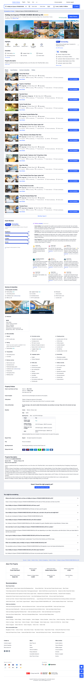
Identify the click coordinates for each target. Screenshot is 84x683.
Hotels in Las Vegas (10, 622)
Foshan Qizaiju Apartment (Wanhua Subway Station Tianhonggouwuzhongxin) (22, 590)
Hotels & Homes (16, 2)
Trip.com (24, 560)
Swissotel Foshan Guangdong (64, 593)
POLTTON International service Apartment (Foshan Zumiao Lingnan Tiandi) (21, 593)
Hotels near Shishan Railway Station (46, 614)
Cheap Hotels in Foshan (49, 629)
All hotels (57, 651)
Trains (28, 2)
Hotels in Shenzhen (44, 619)
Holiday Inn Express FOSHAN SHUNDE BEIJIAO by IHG (24, 15)
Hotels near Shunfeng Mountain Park (13, 606)
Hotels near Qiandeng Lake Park (34, 611)
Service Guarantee (7, 645)
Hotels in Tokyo (52, 619)
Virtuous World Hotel (39, 588)
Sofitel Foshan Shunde (10, 601)
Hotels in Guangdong (43, 560)
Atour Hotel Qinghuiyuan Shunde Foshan (39, 596)
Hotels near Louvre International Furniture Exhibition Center (33, 609)
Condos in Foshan (19, 629)
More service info (7, 647)
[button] (36, 2)
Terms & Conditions (33, 649)
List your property (59, 649)
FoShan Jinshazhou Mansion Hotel (59, 601)
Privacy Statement (33, 651)
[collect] (81, 667)
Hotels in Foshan (52, 560)
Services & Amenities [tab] (24, 70)
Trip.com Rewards (59, 645)
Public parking (9, 291)
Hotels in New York (19, 624)
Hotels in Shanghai (10, 619)
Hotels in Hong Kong (61, 619)
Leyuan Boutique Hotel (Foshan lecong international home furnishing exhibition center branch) (56, 598)
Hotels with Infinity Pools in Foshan (62, 629)
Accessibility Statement (34, 653)
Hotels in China (35, 560)
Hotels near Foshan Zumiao (59, 606)
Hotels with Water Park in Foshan (28, 632)
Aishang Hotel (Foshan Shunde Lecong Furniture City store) (18, 596)
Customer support (7, 643)
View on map (58, 65)
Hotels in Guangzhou (26, 619)
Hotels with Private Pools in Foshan (13, 632)
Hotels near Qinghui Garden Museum (53, 609)
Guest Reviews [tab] (13, 70)
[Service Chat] (81, 676)
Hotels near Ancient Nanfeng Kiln (12, 609)
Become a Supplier (59, 653)
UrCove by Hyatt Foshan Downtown (56, 596)
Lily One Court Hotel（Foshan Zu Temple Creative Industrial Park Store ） (21, 598)
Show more (7, 64)
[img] (19, 29)
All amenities (7, 57)
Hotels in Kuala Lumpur (44, 622)
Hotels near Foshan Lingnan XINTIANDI (44, 606)
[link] (58, 2)
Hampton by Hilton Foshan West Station (66, 590)
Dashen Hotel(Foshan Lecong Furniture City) (48, 590)
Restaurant (58, 291)
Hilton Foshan (65, 588)
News (31, 645)
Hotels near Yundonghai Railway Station (30, 614)
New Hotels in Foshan (39, 629)
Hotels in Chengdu (26, 622)
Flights (23, 2)
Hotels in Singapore (10, 624)
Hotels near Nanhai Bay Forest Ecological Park (51, 611)
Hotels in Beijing (18, 619)
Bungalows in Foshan (10, 629)
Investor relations (58, 643)
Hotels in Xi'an (36, 624)
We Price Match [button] (63, 17)
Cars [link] (33, 2)
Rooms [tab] (6, 70)
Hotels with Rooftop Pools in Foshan (43, 632)
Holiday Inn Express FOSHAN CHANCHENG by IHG (41, 601)
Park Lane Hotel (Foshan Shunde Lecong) (53, 588)
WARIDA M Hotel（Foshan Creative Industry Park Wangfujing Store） (20, 588)
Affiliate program (58, 647)
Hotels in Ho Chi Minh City (55, 622)
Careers (31, 647)
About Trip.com (33, 643)
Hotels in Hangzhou (28, 624)
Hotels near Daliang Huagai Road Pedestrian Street (16, 611)
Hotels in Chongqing (70, 619)
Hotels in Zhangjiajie (35, 622)
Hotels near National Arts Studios (28, 606)
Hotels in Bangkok (35, 619)
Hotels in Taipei (65, 622)
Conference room (10, 295)
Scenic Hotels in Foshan (29, 629)
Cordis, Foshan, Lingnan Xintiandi (23, 601)
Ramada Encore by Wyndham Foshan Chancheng (47, 593)
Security (57, 656)
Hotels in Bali (42, 624)
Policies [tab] (33, 70)
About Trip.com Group (34, 656)
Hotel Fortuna (70, 601)
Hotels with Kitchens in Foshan (58, 632)
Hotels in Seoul (18, 622)
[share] (81, 671)
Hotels (29, 560)
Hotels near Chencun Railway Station (13, 614)
